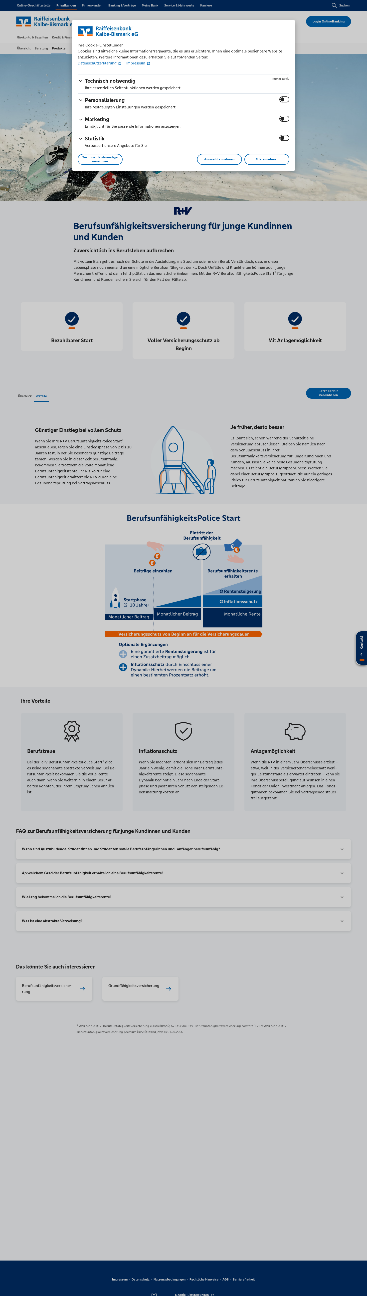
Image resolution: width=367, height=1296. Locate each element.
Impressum (135, 63)
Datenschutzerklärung (98, 63)
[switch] (284, 99)
